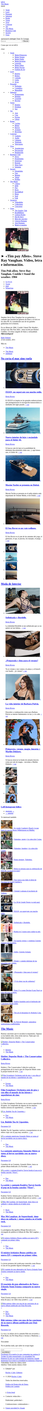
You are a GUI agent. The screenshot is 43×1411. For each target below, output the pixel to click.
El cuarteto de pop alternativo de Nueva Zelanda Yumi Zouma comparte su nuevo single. (20, 1286)
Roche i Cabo (16, 1376)
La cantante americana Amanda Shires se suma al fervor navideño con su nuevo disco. (20, 1153)
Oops (7, 35)
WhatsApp (9, 288)
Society (8, 33)
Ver (7, 27)
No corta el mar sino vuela (16, 358)
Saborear (9, 16)
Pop (7, 1115)
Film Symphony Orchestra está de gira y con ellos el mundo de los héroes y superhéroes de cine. (20, 1092)
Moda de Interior (11, 583)
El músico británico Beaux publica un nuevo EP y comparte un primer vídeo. (19, 1253)
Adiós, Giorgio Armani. (22, 952)
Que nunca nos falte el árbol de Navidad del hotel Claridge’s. (18, 881)
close (3, 49)
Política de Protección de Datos (17, 1384)
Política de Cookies (12, 1386)
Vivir (7, 22)
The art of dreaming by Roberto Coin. (27, 1013)
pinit (7, 286)
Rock (7, 1210)
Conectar (9, 24)
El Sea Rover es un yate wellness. (21, 528)
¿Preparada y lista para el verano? (22, 660)
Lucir (7, 12)
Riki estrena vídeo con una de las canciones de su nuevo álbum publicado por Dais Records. (21, 1322)
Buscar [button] (26, 41)
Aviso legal (11, 1392)
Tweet (8, 284)
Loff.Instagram (11, 807)
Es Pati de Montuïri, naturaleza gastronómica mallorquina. (18, 1023)
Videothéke (19, 202)
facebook (9, 282)
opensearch (5, 39)
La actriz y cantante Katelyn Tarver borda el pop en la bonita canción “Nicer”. (21, 1186)
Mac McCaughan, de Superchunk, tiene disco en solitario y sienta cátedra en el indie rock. (21, 1219)
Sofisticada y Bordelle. (16, 617)
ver (27, 405)
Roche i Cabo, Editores (14, 1373)
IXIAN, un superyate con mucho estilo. (24, 392)
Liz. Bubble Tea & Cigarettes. (15, 1122)
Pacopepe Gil (6, 1126)
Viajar (8, 20)
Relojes (8, 1050)
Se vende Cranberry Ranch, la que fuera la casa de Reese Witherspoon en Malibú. (20, 829)
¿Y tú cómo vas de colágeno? (24, 981)
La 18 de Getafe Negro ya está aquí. (27, 902)
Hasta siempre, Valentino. (23, 860)
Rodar (8, 18)
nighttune (9, 354)
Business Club (11, 31)
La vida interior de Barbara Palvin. (22, 704)
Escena (8, 1083)
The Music (5, 4)
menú (3, 6)
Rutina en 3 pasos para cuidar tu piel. (27, 932)
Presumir (9, 14)
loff (3, 2)
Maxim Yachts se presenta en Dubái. (22, 485)
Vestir (8, 10)
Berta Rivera (10, 397)
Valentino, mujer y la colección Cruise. (28, 839)
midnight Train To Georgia (19, 39)
